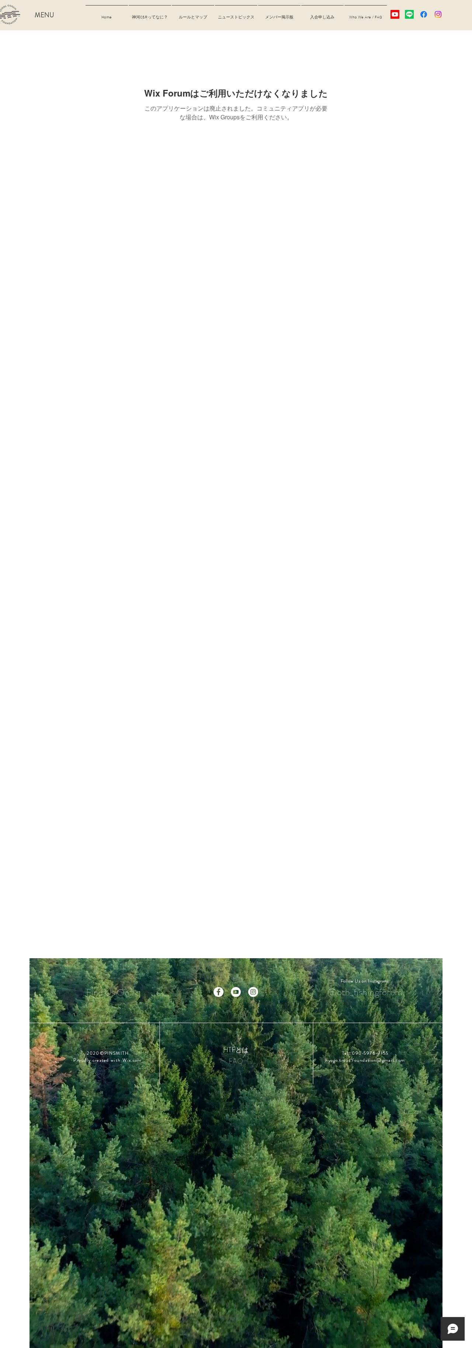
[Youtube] (395, 14)
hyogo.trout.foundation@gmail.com (365, 1060)
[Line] (409, 14)
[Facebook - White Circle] (218, 992)
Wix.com (132, 1060)
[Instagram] (438, 14)
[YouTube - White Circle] (236, 992)
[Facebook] (423, 14)
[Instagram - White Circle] (253, 992)
